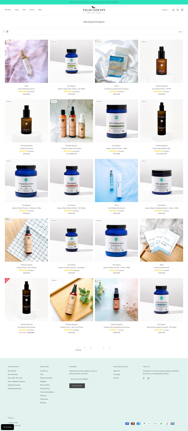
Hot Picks (8, 10)
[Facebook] (144, 378)
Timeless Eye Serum (26, 148)
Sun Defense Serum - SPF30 (161, 89)
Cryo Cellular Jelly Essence (116, 208)
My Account (12, 371)
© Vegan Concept (13, 423)
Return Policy (45, 385)
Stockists (43, 396)
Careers (116, 378)
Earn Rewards (13, 374)
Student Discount (14, 385)
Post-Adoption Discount (16, 381)
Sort (180, 32)
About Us (116, 371)
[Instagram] (148, 378)
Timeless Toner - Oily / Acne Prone (71, 327)
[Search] (178, 10)
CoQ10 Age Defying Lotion (161, 148)
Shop (17, 10)
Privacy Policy (45, 388)
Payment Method (46, 378)
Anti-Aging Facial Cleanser (26, 327)
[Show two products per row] (4, 31)
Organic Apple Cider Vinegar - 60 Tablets (71, 89)
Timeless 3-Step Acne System (71, 148)
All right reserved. (14, 425)
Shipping (43, 381)
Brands (32, 10)
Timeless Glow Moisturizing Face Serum (117, 327)
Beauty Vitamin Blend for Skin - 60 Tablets (71, 208)
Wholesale (44, 399)
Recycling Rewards (14, 388)
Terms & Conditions (47, 392)
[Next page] (110, 348)
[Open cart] (182, 10)
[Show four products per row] (7, 31)
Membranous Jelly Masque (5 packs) (116, 89)
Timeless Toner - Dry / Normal (26, 268)
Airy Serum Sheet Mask (161, 268)
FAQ (41, 374)
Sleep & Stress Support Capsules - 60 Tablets (161, 327)
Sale (24, 10)
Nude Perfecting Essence (26, 89)
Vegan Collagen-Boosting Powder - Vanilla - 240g (161, 208)
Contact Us (44, 371)
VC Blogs (116, 374)
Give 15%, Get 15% (15, 378)
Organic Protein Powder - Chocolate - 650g (26, 208)
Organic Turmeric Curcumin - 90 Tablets (71, 268)
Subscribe (77, 386)
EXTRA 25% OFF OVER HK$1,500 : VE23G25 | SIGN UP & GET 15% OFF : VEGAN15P (94, 2)
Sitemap (43, 403)
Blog (40, 10)
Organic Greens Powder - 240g (116, 148)
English (164, 10)
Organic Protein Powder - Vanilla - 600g (116, 268)
